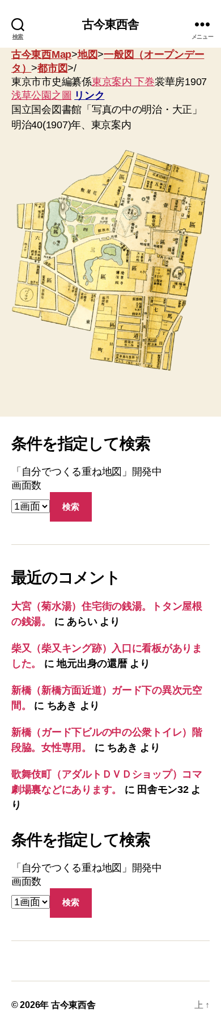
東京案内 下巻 (123, 81)
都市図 (52, 68)
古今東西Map (41, 54)
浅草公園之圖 (41, 95)
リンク (89, 95)
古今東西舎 (110, 24)
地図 (87, 54)
